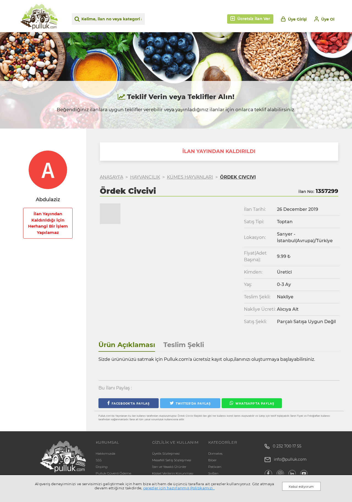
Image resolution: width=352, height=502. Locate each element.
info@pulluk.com (290, 459)
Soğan (213, 473)
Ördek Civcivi (238, 177)
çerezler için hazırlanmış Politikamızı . (179, 488)
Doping (102, 467)
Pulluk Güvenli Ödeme (113, 473)
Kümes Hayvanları (190, 177)
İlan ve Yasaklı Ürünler (169, 467)
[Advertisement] (48, 348)
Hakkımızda (105, 453)
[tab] (126, 345)
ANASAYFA (111, 177)
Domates (215, 453)
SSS (98, 460)
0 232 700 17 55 (285, 446)
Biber (212, 460)
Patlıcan (214, 467)
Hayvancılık (145, 177)
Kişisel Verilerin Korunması (172, 473)
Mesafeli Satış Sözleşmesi (171, 460)
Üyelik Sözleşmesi (166, 453)
